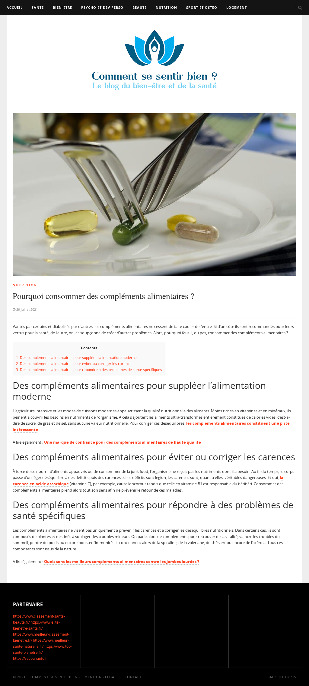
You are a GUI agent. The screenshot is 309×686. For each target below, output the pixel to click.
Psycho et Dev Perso (102, 7)
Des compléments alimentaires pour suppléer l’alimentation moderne (76, 357)
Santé (38, 7)
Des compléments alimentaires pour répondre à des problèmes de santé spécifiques (89, 369)
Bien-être (62, 7)
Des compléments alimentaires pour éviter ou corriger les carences (74, 363)
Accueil (15, 7)
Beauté (139, 7)
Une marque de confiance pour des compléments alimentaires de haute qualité (122, 442)
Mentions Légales (102, 677)
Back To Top (280, 677)
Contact (133, 677)
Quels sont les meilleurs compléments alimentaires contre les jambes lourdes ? (121, 561)
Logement (236, 7)
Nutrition (166, 7)
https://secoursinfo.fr (30, 658)
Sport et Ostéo (201, 7)
